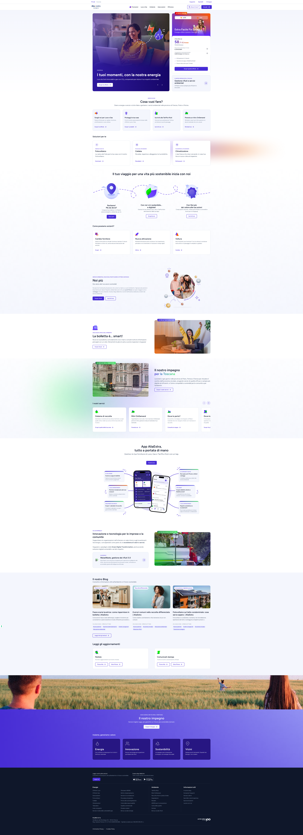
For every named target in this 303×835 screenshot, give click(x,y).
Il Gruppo (209, 2)
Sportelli (200, 2)
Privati (93, 2)
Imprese (98, 2)
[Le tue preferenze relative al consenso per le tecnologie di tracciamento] (1, 626)
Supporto (192, 2)
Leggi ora (96, 779)
